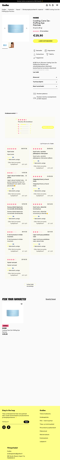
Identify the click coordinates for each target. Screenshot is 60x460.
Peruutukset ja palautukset (48, 427)
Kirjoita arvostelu (48, 127)
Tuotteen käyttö (38, 82)
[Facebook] (8, 428)
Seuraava (26, 28)
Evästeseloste (44, 438)
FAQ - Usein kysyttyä (46, 420)
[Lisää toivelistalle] (21, 304)
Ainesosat (36, 77)
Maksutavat (43, 431)
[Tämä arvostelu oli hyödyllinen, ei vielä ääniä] (22, 164)
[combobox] (47, 144)
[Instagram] (4, 428)
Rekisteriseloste (44, 434)
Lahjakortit (43, 441)
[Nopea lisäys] (12, 322)
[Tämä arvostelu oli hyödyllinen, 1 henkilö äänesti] (48, 224)
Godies (4, 9)
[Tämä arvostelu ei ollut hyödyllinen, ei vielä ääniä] (25, 164)
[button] (49, 5)
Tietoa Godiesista (45, 414)
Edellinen (5, 28)
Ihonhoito (11, 9)
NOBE (36, 18)
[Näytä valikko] (57, 5)
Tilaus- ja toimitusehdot (47, 424)
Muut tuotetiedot (38, 86)
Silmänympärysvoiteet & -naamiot (32, 9)
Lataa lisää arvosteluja (30, 284)
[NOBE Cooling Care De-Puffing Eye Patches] (12, 312)
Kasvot (18, 9)
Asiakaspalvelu (44, 417)
